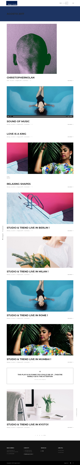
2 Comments (25, 80)
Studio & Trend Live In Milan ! (27, 271)
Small (8, 80)
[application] (40, 116)
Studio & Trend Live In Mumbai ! (29, 359)
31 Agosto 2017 (18, 80)
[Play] (8, 116)
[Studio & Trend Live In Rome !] (40, 296)
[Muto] (68, 116)
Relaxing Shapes (19, 183)
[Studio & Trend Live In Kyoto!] (40, 405)
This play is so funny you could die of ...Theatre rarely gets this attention (40, 375)
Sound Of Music (18, 121)
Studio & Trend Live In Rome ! (27, 315)
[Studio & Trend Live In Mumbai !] (40, 339)
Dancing (8, 124)
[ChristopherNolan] (32, 49)
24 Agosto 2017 (20, 124)
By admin (12, 80)
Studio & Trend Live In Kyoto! (27, 424)
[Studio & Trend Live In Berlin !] (40, 208)
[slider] (71, 116)
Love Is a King (16, 133)
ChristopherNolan (20, 77)
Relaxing (8, 230)
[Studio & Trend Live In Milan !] (40, 252)
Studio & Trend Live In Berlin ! (28, 227)
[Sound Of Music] (40, 102)
